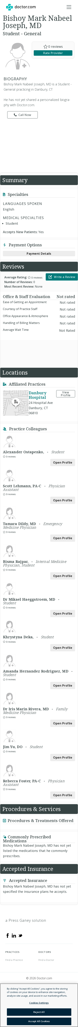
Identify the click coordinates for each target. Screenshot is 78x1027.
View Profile (66, 393)
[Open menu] (69, 7)
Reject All (38, 1012)
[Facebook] (7, 935)
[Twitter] (20, 935)
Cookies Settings (39, 1002)
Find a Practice (14, 960)
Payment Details (39, 254)
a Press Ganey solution (25, 920)
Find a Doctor (46, 960)
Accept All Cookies (39, 1021)
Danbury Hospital (37, 395)
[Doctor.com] (20, 7)
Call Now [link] (25, 115)
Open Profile (62, 462)
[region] (39, 1005)
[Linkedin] (14, 935)
